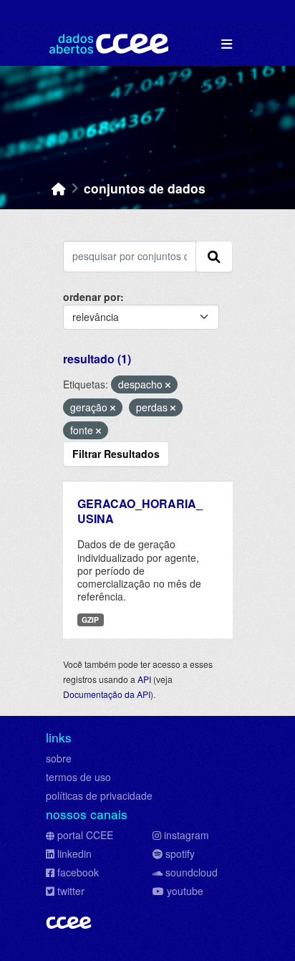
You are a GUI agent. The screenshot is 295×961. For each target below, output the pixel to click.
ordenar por (91, 297)
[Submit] (214, 256)
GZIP (90, 619)
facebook (78, 872)
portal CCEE (85, 835)
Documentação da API (106, 694)
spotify (180, 853)
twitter (70, 891)
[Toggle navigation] (226, 44)
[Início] (59, 188)
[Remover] (167, 385)
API (144, 679)
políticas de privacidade (99, 795)
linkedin (74, 853)
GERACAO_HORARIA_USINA (140, 511)
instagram (186, 835)
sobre (59, 758)
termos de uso (78, 777)
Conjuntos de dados (144, 188)
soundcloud (191, 872)
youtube (185, 891)
